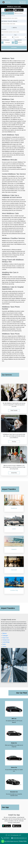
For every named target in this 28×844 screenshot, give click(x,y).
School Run (14, 472)
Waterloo (4, 633)
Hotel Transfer (14, 410)
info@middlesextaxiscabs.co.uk (20, 838)
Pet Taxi (14, 441)
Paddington (5, 635)
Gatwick (14, 549)
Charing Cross (5, 640)
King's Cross (5, 637)
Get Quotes (14, 47)
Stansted (14, 570)
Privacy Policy (23, 841)
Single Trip (5, 13)
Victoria (4, 646)
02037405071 (20, 2)
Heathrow (14, 508)
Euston (4, 644)
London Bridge (6, 642)
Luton (14, 529)
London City (14, 590)
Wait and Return (19, 13)
